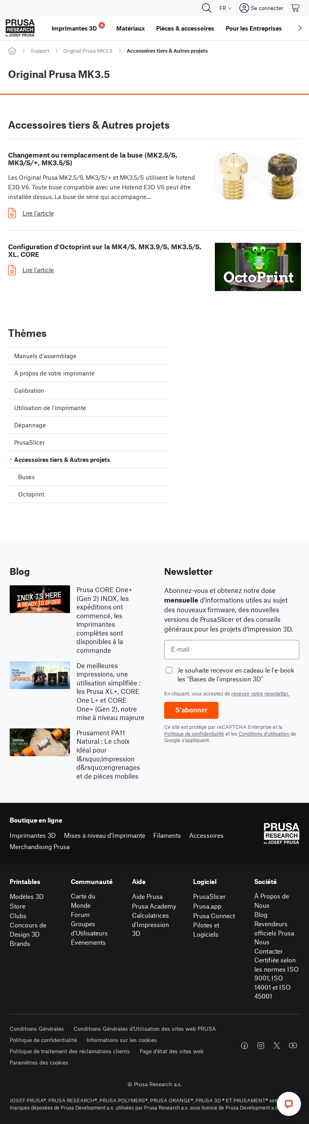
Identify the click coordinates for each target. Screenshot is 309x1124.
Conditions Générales (37, 1028)
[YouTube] (292, 1045)
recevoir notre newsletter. (260, 693)
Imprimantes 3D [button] (77, 27)
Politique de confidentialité (194, 733)
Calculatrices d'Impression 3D (150, 924)
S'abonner (191, 710)
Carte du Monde (83, 900)
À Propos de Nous (271, 900)
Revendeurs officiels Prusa (274, 928)
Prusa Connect (214, 915)
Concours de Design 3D (28, 929)
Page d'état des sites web (172, 1051)
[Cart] (296, 8)
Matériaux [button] (130, 28)
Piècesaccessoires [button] (185, 28)
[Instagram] (260, 1045)
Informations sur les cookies (122, 1039)
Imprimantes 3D (33, 835)
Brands (20, 943)
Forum (80, 914)
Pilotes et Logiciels (206, 929)
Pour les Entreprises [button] (254, 28)
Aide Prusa (147, 896)
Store (17, 906)
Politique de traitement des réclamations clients (70, 1051)
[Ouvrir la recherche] (207, 8)
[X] (276, 1045)
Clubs (18, 915)
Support (40, 50)
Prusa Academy (154, 906)
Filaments (167, 835)
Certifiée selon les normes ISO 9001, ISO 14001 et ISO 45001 (276, 978)
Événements (88, 942)
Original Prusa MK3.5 (87, 50)
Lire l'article (38, 213)
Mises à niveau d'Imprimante (104, 835)
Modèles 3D (27, 896)
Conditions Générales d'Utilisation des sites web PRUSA (145, 1028)
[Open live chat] (289, 1104)
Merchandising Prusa (40, 846)
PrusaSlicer (209, 896)
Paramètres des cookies (39, 1062)
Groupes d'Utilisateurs (89, 928)
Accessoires (206, 835)
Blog (261, 914)
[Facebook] (244, 1045)
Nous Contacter (268, 946)
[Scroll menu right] (300, 28)
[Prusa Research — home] (20, 28)
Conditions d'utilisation (264, 733)
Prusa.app (207, 906)
